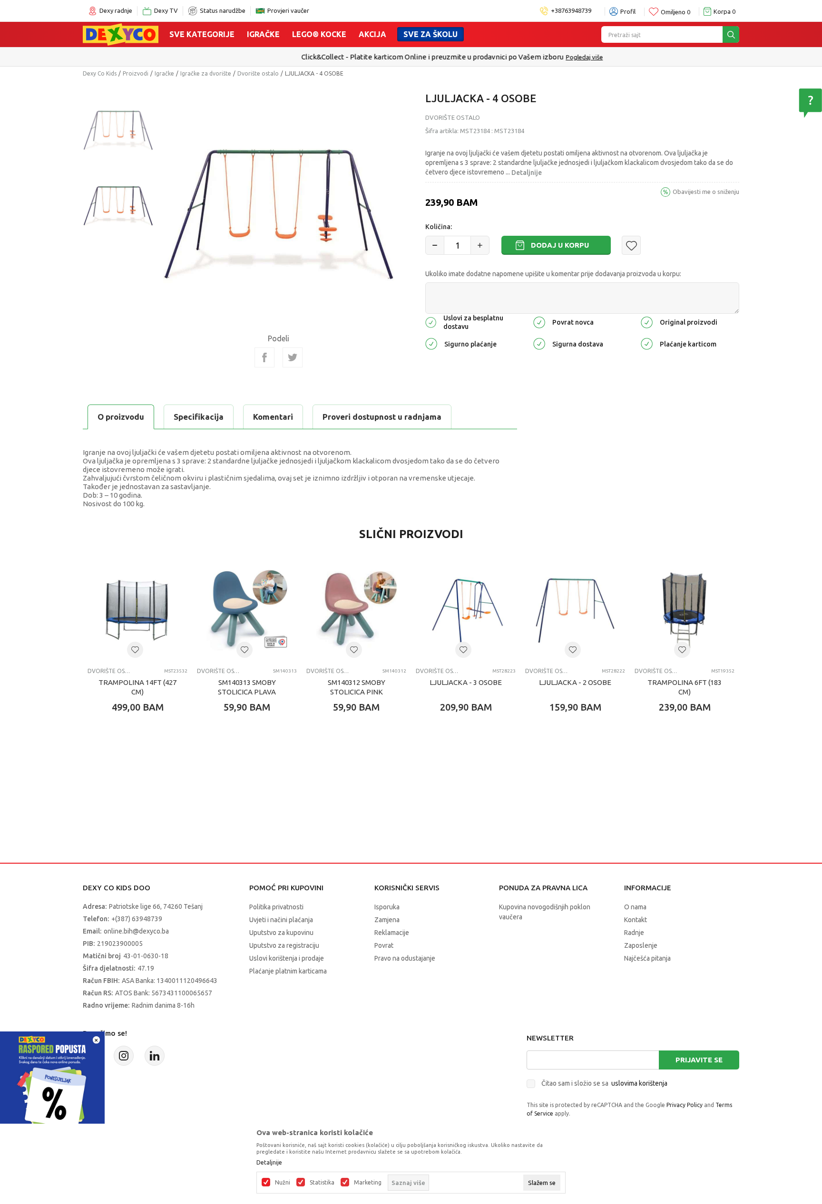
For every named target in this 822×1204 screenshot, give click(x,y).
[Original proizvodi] (647, 322)
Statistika (322, 1182)
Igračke (263, 34)
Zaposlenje (640, 945)
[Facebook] (264, 357)
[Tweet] (292, 357)
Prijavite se (699, 1060)
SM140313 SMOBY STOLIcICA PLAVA (247, 687)
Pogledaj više (543, 57)
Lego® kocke (319, 34)
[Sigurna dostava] (539, 343)
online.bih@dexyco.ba (136, 931)
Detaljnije (526, 172)
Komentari (273, 416)
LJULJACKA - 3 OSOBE (466, 682)
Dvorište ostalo (258, 73)
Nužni (282, 1182)
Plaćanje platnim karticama (288, 971)
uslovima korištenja (639, 1083)
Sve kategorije (202, 34)
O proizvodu (121, 416)
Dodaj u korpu (560, 245)
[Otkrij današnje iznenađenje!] (52, 1083)
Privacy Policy (684, 1105)
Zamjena (387, 920)
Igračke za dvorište (205, 73)
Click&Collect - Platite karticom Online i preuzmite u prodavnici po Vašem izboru (391, 57)
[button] (631, 245)
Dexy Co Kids (100, 73)
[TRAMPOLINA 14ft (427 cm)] (137, 610)
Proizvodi (135, 73)
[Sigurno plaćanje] (431, 343)
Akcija (372, 34)
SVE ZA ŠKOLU (430, 34)
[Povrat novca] (539, 322)
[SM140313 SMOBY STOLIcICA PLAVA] (246, 610)
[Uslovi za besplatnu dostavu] (430, 322)
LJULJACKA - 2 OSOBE (575, 682)
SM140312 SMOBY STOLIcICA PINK (356, 687)
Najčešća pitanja (647, 958)
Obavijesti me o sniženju (706, 191)
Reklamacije (391, 932)
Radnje (634, 932)
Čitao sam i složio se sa (604, 1083)
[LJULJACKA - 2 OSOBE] (575, 610)
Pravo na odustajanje (404, 958)
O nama (635, 907)
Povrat (383, 945)
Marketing (368, 1182)
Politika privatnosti (276, 907)
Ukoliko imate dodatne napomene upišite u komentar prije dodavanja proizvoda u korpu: (553, 274)
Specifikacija (199, 416)
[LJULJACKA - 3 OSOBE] (465, 610)
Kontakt (635, 920)
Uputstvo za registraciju (284, 945)
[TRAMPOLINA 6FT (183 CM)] (684, 610)
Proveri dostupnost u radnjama (382, 416)
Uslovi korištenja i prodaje (286, 958)
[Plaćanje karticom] (647, 343)
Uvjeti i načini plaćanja (281, 920)
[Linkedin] (154, 1055)
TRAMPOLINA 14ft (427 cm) (137, 687)
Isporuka (387, 907)
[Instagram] (123, 1055)
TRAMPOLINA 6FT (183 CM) (684, 687)
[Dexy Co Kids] (120, 34)
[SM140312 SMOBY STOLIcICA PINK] (356, 610)
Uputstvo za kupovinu (281, 932)
